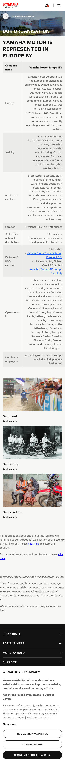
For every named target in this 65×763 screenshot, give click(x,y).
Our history (10, 464)
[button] (59, 5)
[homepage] (10, 5)
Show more (9, 724)
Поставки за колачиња (32, 733)
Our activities (12, 512)
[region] (32, 714)
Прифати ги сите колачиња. (32, 755)
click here (34, 543)
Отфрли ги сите (32, 744)
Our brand (10, 416)
